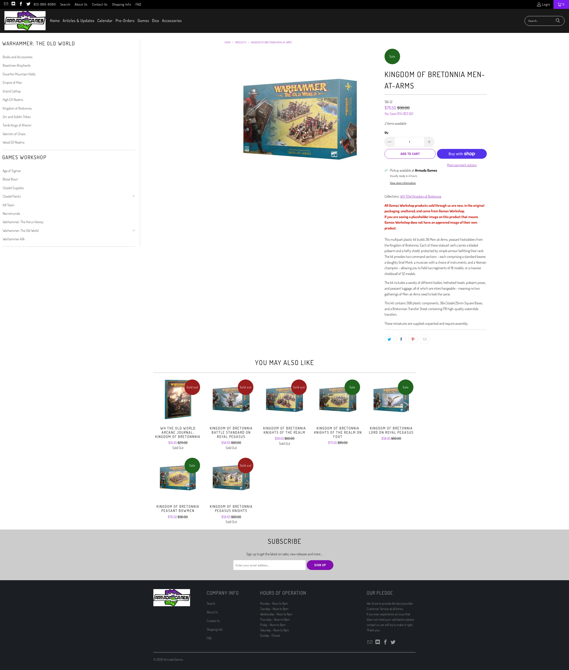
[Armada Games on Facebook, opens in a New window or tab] (20, 4)
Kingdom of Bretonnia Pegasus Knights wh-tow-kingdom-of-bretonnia (231, 477)
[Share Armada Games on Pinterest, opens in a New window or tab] (413, 339)
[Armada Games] (25, 21)
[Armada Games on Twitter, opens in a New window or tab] (28, 4)
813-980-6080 (45, 4)
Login (546, 4)
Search (65, 4)
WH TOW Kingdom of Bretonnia (420, 196)
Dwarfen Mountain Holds (19, 74)
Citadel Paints (12, 196)
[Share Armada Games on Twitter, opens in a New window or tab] (389, 339)
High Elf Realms (13, 99)
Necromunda (11, 213)
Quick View (178, 409)
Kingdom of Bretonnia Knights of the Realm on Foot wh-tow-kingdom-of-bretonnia (337, 399)
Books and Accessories (17, 57)
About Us (81, 4)
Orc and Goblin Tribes (17, 116)
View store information (403, 183)
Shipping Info (121, 4)
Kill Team (8, 205)
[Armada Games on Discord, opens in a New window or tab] (13, 4)
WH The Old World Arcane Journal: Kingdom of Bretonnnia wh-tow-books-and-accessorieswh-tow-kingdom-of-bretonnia (177, 399)
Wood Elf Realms (13, 142)
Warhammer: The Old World (21, 230)
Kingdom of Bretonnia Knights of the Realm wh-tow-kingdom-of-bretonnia (284, 399)
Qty (386, 132)
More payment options (462, 165)
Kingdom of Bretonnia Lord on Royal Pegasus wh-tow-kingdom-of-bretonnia (391, 399)
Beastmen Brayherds (17, 65)
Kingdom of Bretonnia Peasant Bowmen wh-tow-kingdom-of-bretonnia (177, 477)
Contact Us (100, 4)
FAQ (138, 4)
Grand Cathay (12, 91)
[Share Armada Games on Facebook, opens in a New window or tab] (401, 339)
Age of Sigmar (12, 171)
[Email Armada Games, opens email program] (5, 4)
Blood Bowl (10, 179)
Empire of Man (12, 82)
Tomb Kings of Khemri (17, 125)
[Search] (558, 21)
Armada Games (173, 659)
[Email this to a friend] (425, 339)
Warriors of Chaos (14, 134)
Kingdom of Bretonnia (17, 108)
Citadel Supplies (13, 188)
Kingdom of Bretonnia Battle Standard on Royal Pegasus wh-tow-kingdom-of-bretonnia (231, 399)
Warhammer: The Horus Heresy (23, 222)
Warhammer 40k (14, 239)
